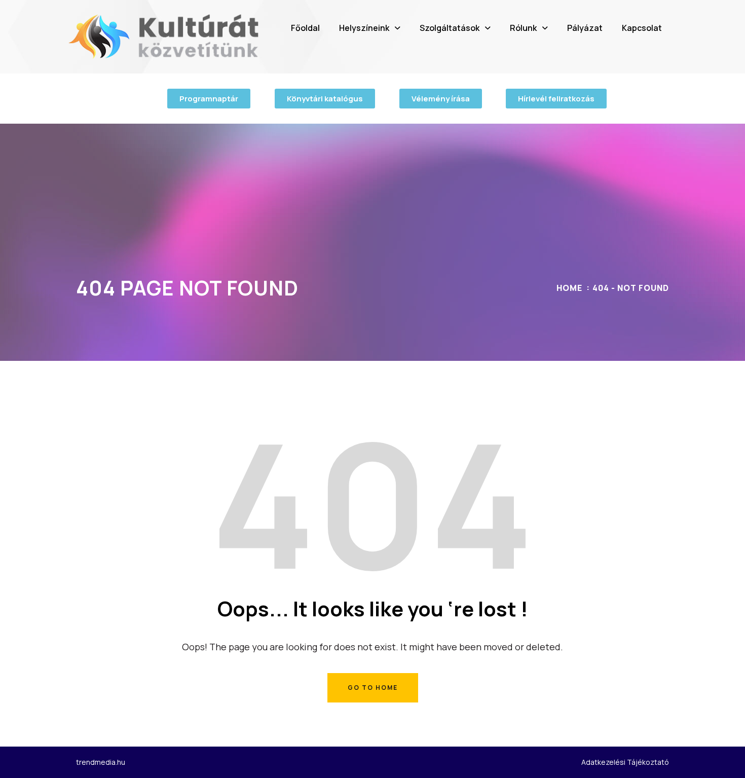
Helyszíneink (364, 27)
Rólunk (523, 27)
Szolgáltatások (449, 27)
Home (569, 287)
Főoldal (305, 27)
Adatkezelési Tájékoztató (625, 762)
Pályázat (585, 27)
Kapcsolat (642, 27)
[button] (369, 28)
